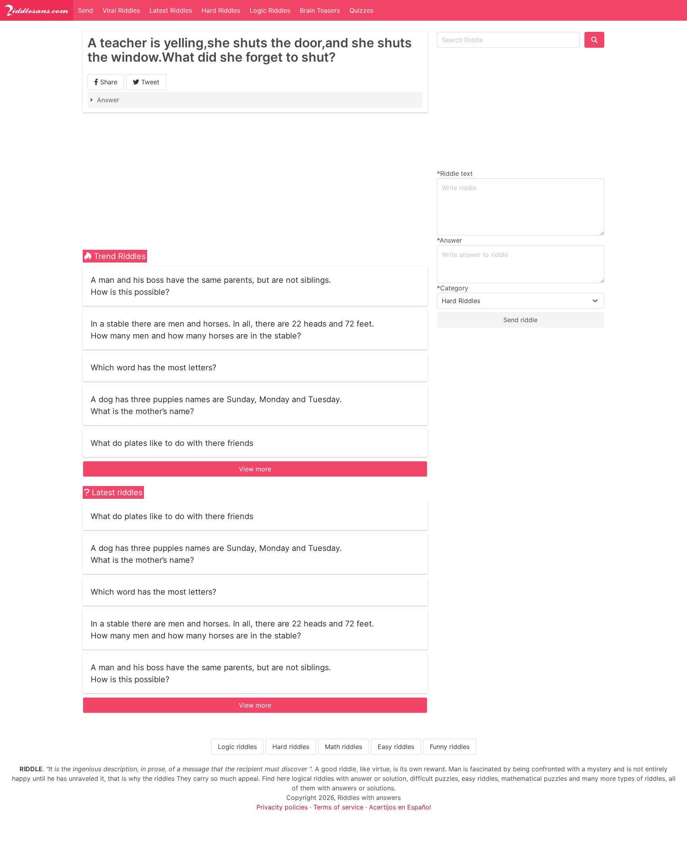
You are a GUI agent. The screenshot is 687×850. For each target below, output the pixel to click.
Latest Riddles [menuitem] (170, 10)
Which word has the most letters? (153, 367)
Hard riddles (290, 747)
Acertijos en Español (400, 807)
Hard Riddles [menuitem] (221, 10)
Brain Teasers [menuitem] (320, 10)
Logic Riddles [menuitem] (270, 10)
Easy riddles (396, 747)
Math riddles (343, 747)
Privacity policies (282, 807)
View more (255, 469)
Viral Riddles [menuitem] (121, 10)
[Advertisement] (255, 172)
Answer (108, 100)
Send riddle (520, 320)
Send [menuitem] (85, 10)
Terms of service (338, 807)
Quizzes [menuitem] (361, 10)
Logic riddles (237, 747)
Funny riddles (450, 747)
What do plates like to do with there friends (172, 443)
